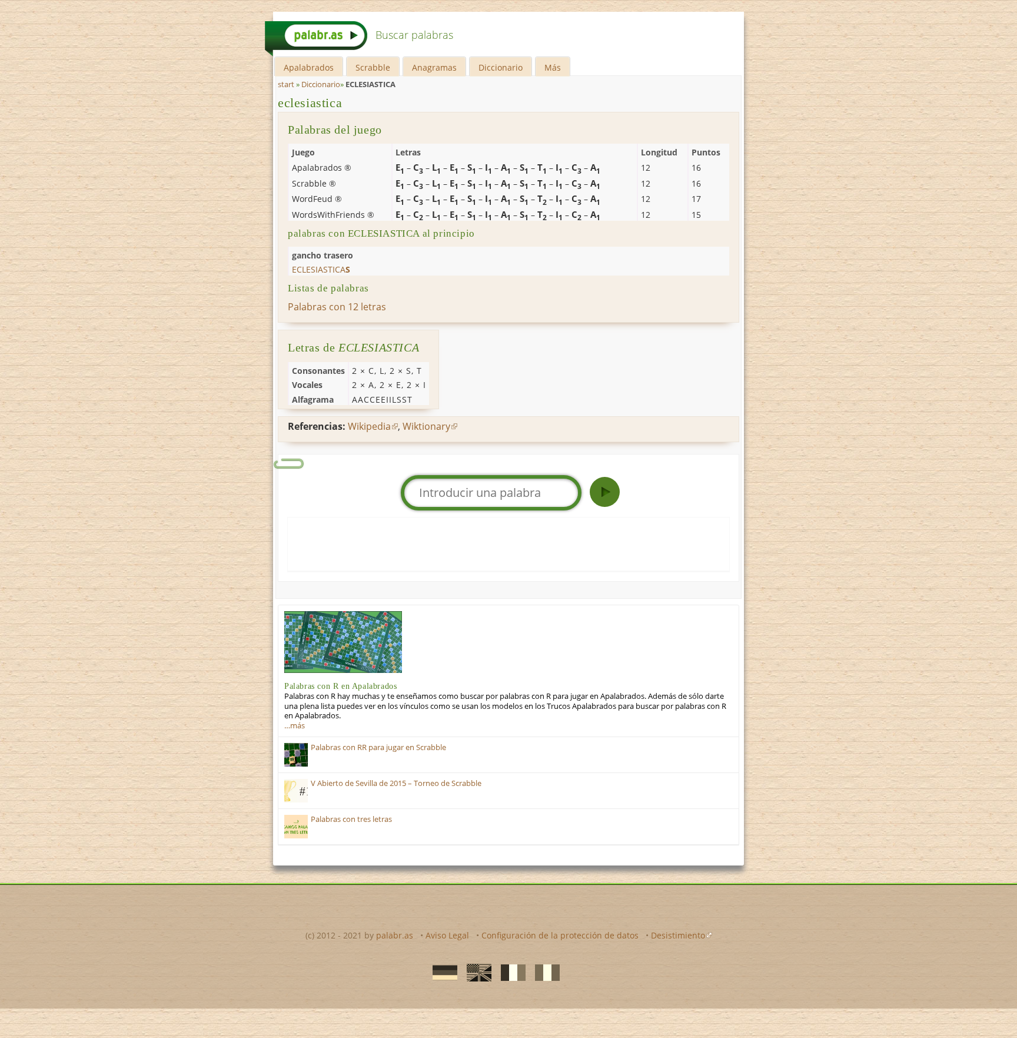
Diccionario (500, 67)
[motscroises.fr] (510, 972)
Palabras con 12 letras (337, 306)
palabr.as (394, 935)
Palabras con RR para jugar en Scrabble (378, 747)
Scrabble (372, 67)
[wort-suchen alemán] (441, 972)
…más (294, 726)
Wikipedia (369, 426)
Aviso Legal (447, 935)
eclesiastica (310, 102)
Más (552, 67)
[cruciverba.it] (544, 972)
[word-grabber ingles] (475, 972)
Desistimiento (678, 935)
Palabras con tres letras (351, 819)
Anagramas (434, 67)
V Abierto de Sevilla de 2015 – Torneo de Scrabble (396, 783)
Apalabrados (309, 67)
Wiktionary (426, 426)
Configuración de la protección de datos (560, 935)
